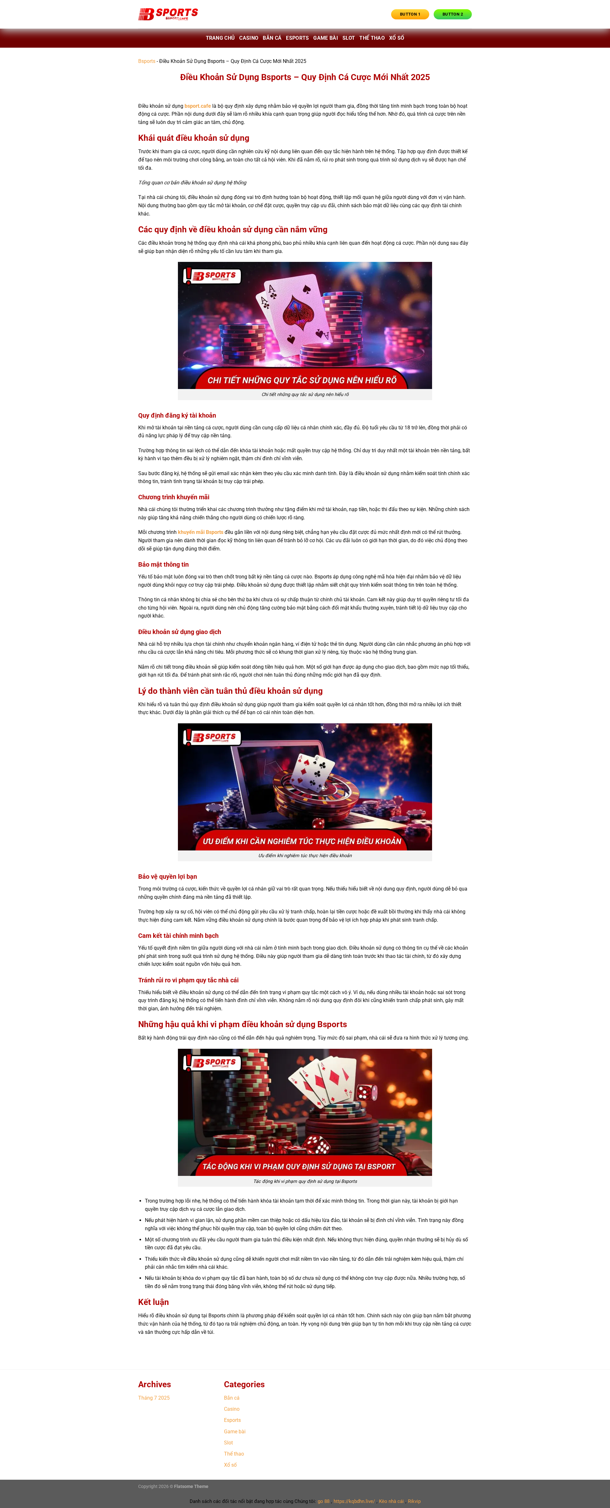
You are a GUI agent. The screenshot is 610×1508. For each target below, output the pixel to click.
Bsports (146, 61)
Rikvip (414, 1501)
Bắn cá (272, 38)
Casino (248, 38)
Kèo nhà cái (391, 1501)
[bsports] (170, 14)
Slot (348, 38)
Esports (297, 38)
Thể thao (372, 38)
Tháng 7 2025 (154, 1398)
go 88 (323, 1501)
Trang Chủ (220, 38)
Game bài (325, 38)
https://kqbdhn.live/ (354, 1501)
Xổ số (396, 38)
